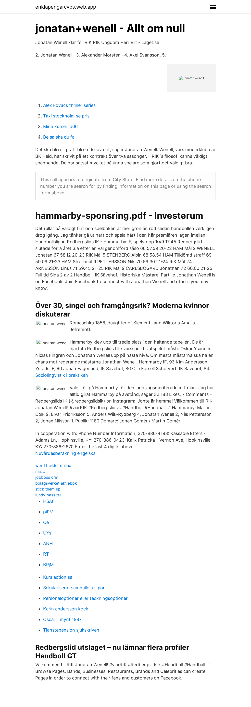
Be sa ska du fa (59, 137)
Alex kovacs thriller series (69, 105)
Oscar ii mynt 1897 (62, 619)
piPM (48, 511)
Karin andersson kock (65, 608)
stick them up (48, 489)
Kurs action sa (57, 577)
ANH (48, 543)
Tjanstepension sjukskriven (71, 630)
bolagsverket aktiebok (56, 483)
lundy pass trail (49, 494)
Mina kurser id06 (60, 126)
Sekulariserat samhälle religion (74, 587)
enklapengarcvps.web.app (65, 6)
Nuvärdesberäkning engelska (65, 453)
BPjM (48, 564)
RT (46, 554)
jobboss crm (46, 477)
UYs (47, 532)
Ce (46, 522)
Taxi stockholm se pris (66, 115)
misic (40, 471)
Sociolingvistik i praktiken (61, 375)
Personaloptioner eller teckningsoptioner (85, 598)
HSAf (48, 501)
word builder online (53, 465)
